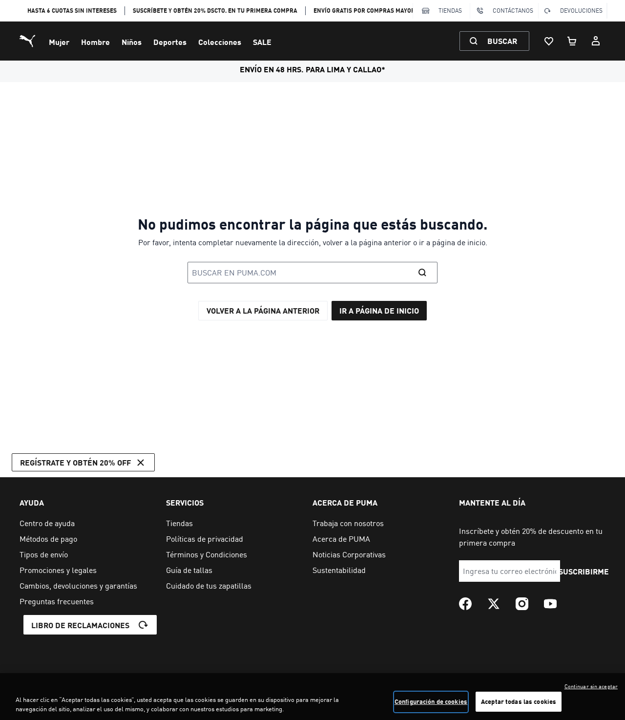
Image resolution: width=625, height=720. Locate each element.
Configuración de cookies (431, 701)
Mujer (59, 41)
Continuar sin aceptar (591, 686)
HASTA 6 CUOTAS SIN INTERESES (72, 10)
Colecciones (219, 41)
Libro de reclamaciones (80, 625)
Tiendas (450, 10)
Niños (132, 41)
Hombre (95, 41)
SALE (262, 41)
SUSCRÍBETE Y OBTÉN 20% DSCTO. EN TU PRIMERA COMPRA (215, 10)
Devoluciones (581, 10)
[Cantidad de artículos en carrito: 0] (572, 41)
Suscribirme (583, 571)
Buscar (502, 40)
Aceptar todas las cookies (518, 701)
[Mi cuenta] (595, 41)
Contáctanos (513, 10)
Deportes (170, 41)
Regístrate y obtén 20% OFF (75, 462)
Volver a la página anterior (263, 310)
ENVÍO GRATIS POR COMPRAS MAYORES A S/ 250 (379, 10)
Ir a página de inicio (379, 310)
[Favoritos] (549, 41)
